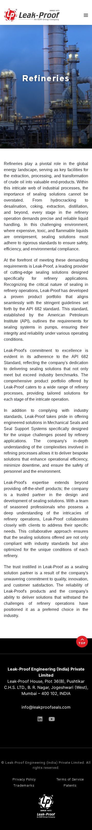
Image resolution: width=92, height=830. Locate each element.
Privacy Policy (24, 779)
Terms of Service (70, 779)
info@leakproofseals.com (46, 707)
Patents (70, 785)
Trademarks (24, 785)
